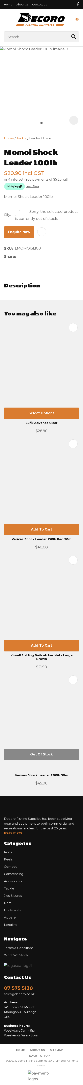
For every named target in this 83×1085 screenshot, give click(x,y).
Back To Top (39, 1055)
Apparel (10, 917)
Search (74, 36)
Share (9, 256)
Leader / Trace (40, 138)
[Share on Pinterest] (37, 256)
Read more (13, 832)
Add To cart (41, 529)
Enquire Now (19, 232)
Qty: (7, 214)
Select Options (41, 413)
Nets (7, 903)
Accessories (13, 881)
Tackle (22, 138)
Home (8, 4)
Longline (10, 925)
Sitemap (56, 1050)
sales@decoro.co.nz (19, 994)
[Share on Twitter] (24, 257)
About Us (22, 4)
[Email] (31, 257)
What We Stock (16, 955)
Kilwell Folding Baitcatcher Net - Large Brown (41, 657)
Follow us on (78, 4)
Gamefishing (13, 874)
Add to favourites (73, 327)
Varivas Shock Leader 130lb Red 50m (42, 539)
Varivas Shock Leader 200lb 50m (41, 775)
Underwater (13, 910)
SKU (8, 248)
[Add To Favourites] (41, 231)
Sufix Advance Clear (42, 423)
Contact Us (39, 4)
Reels (8, 859)
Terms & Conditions (18, 948)
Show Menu (6, 20)
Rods (8, 852)
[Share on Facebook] (19, 256)
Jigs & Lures (13, 896)
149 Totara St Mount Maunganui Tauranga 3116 (20, 1009)
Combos (10, 867)
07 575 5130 (18, 988)
